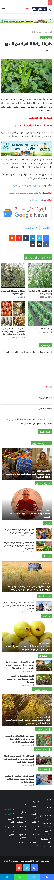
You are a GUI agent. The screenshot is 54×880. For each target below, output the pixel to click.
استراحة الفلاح (34, 843)
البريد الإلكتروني (45, 397)
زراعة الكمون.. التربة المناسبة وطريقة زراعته (40, 292)
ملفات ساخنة (35, 835)
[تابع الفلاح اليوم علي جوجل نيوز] (26, 212)
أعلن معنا (7, 809)
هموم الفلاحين (22, 835)
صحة (46, 846)
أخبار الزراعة (48, 832)
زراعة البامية (30, 228)
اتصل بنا (8, 813)
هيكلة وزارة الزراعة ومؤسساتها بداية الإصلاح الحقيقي (30, 514)
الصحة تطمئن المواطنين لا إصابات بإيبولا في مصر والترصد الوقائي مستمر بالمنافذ (19, 778)
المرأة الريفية (22, 828)
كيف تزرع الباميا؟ (35, 200)
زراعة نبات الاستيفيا (43, 328)
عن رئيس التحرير (9, 832)
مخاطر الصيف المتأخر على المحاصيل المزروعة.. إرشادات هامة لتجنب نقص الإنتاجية (13, 331)
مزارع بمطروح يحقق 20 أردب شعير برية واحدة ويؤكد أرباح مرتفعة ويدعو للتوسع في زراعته (29, 587)
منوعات (20, 842)
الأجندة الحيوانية (47, 824)
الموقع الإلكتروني (45, 408)
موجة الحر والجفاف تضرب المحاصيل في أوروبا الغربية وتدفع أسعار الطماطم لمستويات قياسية (19, 738)
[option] (27, 464)
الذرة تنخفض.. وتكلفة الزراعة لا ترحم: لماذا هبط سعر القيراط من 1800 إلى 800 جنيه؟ (18, 545)
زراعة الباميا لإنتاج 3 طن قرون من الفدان (26, 192)
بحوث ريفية (35, 828)
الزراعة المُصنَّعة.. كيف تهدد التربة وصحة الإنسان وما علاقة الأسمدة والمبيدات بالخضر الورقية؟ (20, 665)
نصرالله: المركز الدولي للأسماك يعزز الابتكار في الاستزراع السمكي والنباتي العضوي (18, 605)
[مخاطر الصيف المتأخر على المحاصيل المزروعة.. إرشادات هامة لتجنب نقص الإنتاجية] (13, 313)
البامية (45, 228)
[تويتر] (39, 238)
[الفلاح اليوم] (35, 9)
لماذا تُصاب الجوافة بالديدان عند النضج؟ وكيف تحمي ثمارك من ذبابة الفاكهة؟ (28, 647)
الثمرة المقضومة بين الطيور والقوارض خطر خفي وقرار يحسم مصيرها (20, 678)
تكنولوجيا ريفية (46, 840)
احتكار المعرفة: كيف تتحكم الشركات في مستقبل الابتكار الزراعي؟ (27, 474)
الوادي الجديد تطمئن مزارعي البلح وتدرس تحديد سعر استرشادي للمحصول (28, 721)
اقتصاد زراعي (35, 815)
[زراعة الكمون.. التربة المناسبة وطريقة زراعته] (40, 275)
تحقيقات (20, 821)
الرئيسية (47, 31)
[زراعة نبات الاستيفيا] (40, 313)
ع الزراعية (20, 817)
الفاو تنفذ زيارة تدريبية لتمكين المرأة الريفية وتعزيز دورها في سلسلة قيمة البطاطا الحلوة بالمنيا (18, 758)
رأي (22, 812)
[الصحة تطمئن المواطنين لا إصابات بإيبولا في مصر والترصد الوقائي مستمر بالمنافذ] (44, 779)
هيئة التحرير (11, 820)
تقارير (34, 821)
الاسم (49, 386)
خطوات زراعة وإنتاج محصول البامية (28, 185)
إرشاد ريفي (35, 807)
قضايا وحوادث (22, 806)
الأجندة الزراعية (37, 31)
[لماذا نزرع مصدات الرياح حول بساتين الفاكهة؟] (13, 275)
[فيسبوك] (46, 238)
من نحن (8, 826)
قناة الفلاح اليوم (45, 817)
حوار (34, 801)
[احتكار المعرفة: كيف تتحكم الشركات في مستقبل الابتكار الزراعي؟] (44, 533)
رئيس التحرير (47, 801)
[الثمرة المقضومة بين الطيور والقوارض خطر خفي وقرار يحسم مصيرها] (44, 679)
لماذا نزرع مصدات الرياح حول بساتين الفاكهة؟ (13, 292)
